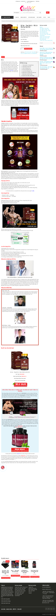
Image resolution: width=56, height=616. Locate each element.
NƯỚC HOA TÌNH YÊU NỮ (44, 37)
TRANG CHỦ (17, 17)
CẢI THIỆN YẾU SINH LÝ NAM (45, 30)
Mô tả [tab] (3, 57)
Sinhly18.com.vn (48, 589)
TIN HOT (49, 17)
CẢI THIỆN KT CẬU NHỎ (44, 28)
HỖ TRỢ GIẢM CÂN (43, 31)
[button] (17, 25)
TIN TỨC (44, 17)
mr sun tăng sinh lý (33, 53)
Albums (41, 27)
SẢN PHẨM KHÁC (43, 39)
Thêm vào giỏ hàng (28, 48)
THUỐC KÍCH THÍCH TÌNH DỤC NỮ (46, 40)
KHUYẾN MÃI (42, 35)
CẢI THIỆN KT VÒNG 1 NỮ (44, 29)
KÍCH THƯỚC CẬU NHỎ (31, 17)
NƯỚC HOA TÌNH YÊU (24, 17)
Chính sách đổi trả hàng (5, 601)
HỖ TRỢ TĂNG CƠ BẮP (44, 33)
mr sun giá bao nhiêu (26, 53)
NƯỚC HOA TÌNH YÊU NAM (45, 36)
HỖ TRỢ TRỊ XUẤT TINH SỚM (10, 21)
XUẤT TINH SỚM (39, 17)
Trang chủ (3, 21)
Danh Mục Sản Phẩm (7, 17)
